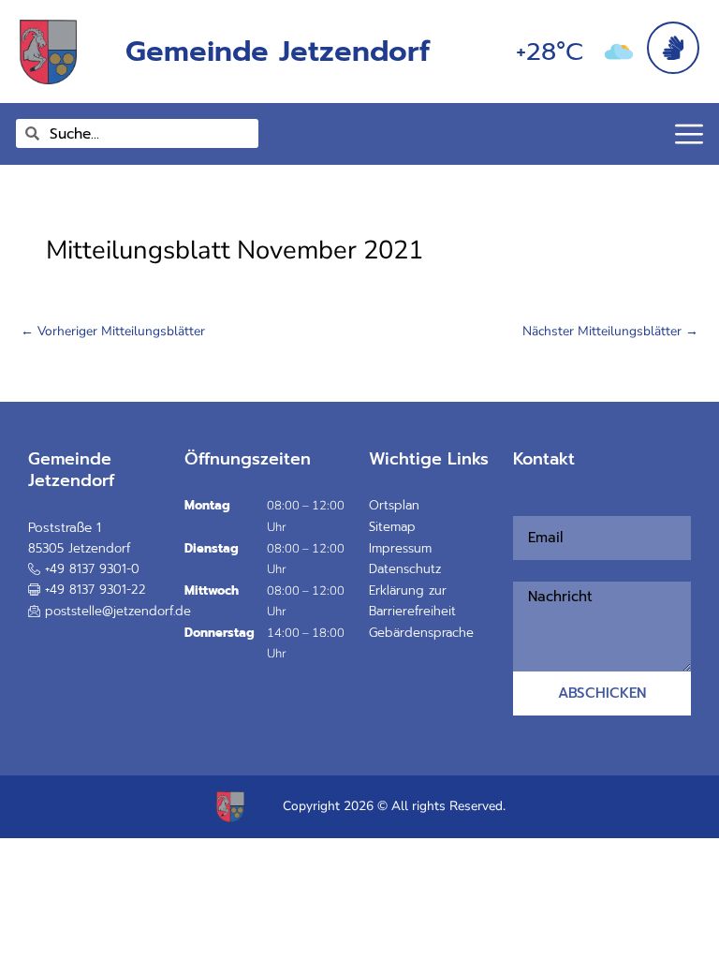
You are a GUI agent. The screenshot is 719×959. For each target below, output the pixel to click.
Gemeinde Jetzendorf (277, 51)
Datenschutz (405, 569)
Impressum (400, 548)
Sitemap (392, 527)
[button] (87, 590)
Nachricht (524, 570)
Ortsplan (394, 505)
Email (519, 505)
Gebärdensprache (421, 633)
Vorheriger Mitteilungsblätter (113, 331)
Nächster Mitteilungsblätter (610, 331)
